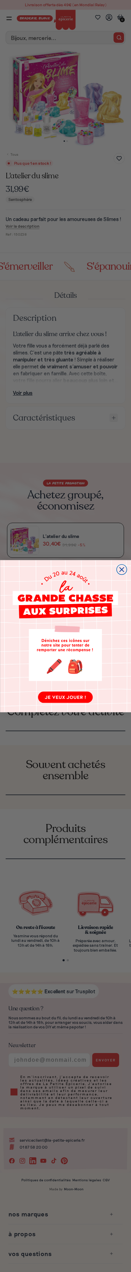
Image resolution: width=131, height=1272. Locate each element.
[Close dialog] (121, 569)
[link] (65, 636)
